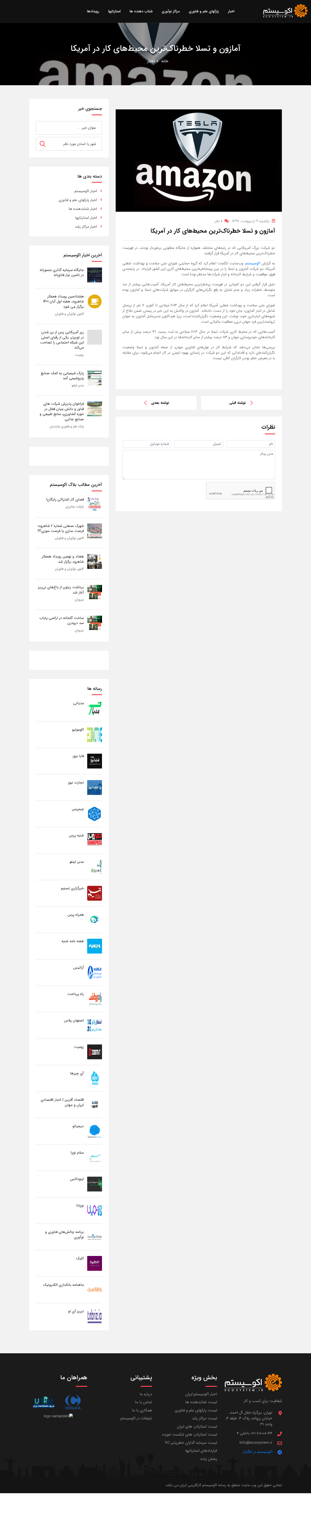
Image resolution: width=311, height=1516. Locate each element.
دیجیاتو (78, 1126)
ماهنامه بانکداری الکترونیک (63, 1285)
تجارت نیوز (76, 782)
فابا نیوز (78, 756)
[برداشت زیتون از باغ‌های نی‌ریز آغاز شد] (94, 592)
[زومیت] (94, 1051)
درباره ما (146, 1394)
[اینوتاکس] (94, 1184)
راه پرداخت (75, 994)
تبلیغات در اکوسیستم (136, 1418)
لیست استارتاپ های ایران (197, 1426)
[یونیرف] (44, 1402)
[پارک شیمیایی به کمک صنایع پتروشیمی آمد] (94, 378)
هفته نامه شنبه (72, 941)
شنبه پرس (76, 835)
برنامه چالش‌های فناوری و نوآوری (64, 1234)
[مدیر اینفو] (94, 866)
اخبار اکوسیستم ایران (201, 1394)
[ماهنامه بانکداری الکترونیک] (94, 1289)
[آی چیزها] (94, 1078)
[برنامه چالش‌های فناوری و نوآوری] (94, 1237)
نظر (218, 221)
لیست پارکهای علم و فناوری (196, 1410)
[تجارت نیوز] (94, 787)
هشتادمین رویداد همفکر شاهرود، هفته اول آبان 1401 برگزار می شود (63, 301)
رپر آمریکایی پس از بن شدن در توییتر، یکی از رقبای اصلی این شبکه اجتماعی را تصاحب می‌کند (62, 339)
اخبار (151, 61)
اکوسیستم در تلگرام (257, 1452)
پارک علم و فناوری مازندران (67, 426)
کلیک (80, 1258)
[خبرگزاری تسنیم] (94, 893)
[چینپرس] (94, 814)
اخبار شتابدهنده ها (83, 209)
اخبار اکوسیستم (85, 191)
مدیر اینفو (78, 385)
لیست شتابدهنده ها (201, 1402)
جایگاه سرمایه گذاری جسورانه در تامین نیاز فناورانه (62, 272)
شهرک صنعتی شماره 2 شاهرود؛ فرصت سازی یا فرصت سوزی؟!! (61, 528)
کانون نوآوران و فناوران (69, 313)
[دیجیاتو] (94, 1131)
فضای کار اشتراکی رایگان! (65, 499)
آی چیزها (77, 1073)
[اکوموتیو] (94, 734)
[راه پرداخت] (94, 999)
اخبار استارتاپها (86, 218)
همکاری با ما (142, 1410)
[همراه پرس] (94, 919)
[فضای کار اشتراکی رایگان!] (94, 504)
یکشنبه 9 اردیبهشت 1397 (251, 221)
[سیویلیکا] (73, 1402)
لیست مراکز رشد (204, 1418)
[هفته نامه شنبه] (94, 946)
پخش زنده (209, 1459)
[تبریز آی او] (94, 1316)
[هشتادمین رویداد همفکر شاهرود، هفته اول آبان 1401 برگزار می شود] (94, 301)
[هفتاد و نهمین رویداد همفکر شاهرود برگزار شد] (94, 561)
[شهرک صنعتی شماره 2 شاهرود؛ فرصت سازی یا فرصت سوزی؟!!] (94, 531)
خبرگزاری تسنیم (72, 888)
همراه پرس (76, 915)
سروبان (79, 599)
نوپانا (80, 1205)
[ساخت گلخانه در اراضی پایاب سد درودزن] (94, 623)
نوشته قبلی (237, 403)
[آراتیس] (94, 972)
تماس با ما (143, 1402)
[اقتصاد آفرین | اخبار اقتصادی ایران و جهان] (94, 1104)
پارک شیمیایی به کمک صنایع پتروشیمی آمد (62, 375)
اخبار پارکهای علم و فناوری (78, 200)
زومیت (79, 354)
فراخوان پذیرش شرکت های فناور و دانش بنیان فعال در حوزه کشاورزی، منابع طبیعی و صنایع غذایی (62, 411)
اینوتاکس (77, 1179)
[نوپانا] (94, 1210)
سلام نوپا (77, 1152)
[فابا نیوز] (94, 761)
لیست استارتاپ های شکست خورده (189, 1434)
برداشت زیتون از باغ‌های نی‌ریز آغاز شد (61, 589)
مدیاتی (78, 703)
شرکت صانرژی (75, 506)
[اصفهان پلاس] (94, 1025)
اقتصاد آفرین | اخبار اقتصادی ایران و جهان (62, 1102)
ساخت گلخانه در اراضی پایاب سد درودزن (61, 620)
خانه (164, 61)
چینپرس (78, 809)
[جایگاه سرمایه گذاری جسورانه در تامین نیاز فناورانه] (94, 275)
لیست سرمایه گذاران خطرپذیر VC (191, 1443)
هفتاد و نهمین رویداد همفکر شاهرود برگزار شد (63, 559)
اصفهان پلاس (74, 1020)
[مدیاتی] (94, 708)
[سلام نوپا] (94, 1157)
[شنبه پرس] (94, 840)
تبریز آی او (76, 1311)
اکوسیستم (253, 263)
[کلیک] (94, 1263)
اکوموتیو (78, 729)
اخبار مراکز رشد (86, 226)
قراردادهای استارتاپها (201, 1451)
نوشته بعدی (160, 403)
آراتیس (78, 967)
